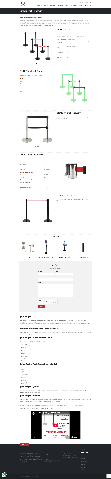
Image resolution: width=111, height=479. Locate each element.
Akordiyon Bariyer (84, 461)
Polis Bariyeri (83, 464)
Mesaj (39, 282)
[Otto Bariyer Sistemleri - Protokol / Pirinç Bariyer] (23, 4)
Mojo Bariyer (83, 462)
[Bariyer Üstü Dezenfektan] (46, 247)
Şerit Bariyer (83, 458)
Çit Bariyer (83, 467)
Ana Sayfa (39, 5)
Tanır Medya (36, 476)
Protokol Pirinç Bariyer (85, 459)
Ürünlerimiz (52, 5)
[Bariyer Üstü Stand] (64, 247)
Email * (57, 271)
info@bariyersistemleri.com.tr (72, 457)
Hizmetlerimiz (60, 5)
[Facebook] (85, 5)
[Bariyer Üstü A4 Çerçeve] (28, 247)
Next (56, 45)
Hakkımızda (46, 5)
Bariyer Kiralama (48, 461)
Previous (18, 45)
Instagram (87, 452)
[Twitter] (88, 5)
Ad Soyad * (40, 271)
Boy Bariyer (83, 466)
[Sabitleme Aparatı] (83, 247)
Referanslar (73, 5)
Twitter (84, 452)
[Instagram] (90, 5)
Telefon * (40, 277)
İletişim (80, 5)
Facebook (82, 452)
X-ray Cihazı (83, 469)
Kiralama (67, 5)
